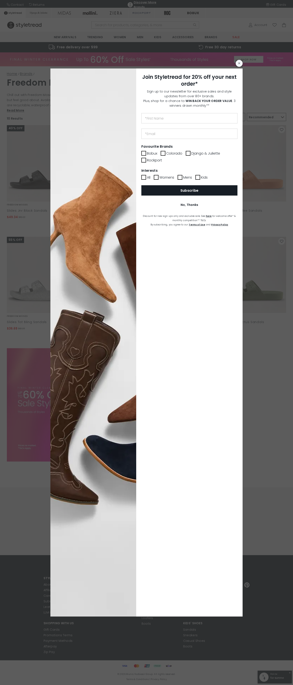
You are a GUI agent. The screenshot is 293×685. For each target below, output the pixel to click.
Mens (187, 177)
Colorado (174, 153)
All (148, 177)
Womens (166, 177)
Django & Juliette (205, 153)
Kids (204, 177)
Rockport (154, 160)
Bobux (152, 153)
